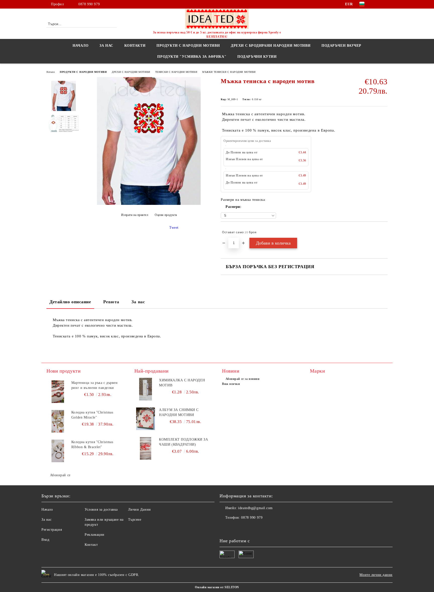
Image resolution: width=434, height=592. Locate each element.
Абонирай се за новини (242, 379)
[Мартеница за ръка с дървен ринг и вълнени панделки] (57, 391)
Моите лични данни (376, 575)
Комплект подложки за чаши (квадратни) (183, 442)
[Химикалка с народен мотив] (145, 389)
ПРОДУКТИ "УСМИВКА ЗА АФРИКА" (191, 56)
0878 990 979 (89, 4)
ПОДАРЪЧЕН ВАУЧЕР (341, 45)
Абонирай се (60, 475)
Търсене (134, 519)
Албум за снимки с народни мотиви (179, 412)
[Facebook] (377, 4)
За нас (138, 301)
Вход (45, 540)
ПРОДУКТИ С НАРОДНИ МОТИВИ (83, 72)
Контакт (91, 545)
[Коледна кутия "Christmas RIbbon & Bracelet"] (57, 451)
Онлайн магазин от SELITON (217, 587)
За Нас (106, 45)
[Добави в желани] (384, 232)
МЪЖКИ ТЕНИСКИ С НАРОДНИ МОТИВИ (229, 72)
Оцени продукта (166, 215)
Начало (80, 45)
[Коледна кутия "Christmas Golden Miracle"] (57, 421)
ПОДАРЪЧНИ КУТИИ (257, 56)
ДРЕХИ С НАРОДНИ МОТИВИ (131, 72)
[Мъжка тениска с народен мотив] (149, 204)
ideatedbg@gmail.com (255, 508)
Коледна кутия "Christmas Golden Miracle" (92, 414)
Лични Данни (139, 509)
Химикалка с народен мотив (182, 382)
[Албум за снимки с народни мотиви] (145, 418)
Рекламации (94, 535)
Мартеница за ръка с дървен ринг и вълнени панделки (94, 385)
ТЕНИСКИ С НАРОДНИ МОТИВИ (176, 72)
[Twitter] (385, 4)
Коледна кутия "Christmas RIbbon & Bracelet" (92, 444)
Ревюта (111, 301)
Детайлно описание (70, 301)
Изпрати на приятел (134, 215)
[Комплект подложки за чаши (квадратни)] (145, 448)
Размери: (233, 207)
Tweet (174, 227)
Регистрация (51, 529)
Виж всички (231, 384)
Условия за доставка (101, 509)
